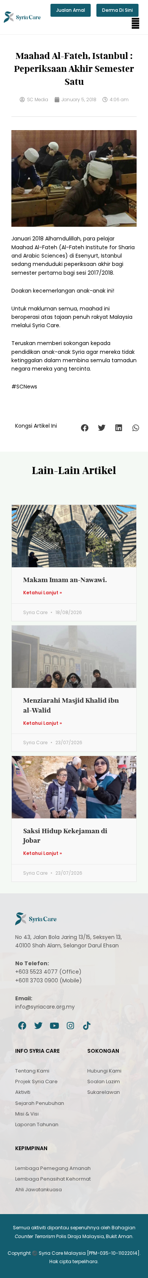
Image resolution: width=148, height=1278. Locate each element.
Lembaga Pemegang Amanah (53, 1168)
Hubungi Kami (104, 1070)
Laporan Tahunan (36, 1124)
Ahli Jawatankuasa (38, 1189)
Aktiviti (22, 1092)
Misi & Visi (27, 1113)
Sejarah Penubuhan (39, 1103)
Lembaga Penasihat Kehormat (53, 1179)
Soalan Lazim (103, 1081)
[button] (135, 23)
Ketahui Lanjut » (42, 592)
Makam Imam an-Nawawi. (65, 580)
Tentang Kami (32, 1070)
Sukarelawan (103, 1092)
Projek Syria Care (36, 1081)
